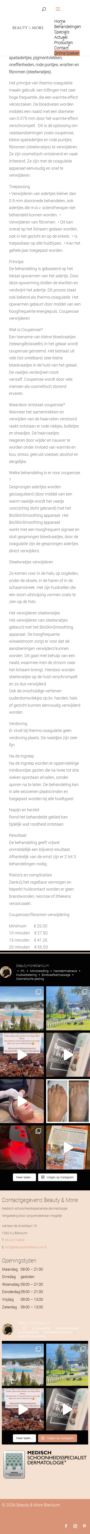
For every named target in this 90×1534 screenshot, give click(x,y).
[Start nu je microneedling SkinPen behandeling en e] (22, 1101)
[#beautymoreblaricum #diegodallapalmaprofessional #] (22, 1055)
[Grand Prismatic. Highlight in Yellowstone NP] (22, 1008)
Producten (63, 42)
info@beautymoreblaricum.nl (26, 1247)
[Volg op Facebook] (66, 1526)
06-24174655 (14, 1240)
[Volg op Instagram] (75, 1526)
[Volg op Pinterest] (84, 1526)
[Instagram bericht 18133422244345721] (68, 1147)
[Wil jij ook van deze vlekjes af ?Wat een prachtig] (68, 1101)
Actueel (61, 37)
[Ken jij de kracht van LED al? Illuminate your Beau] (22, 1147)
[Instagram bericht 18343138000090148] (68, 1055)
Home (59, 21)
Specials (61, 32)
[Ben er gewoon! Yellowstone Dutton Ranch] (68, 1008)
